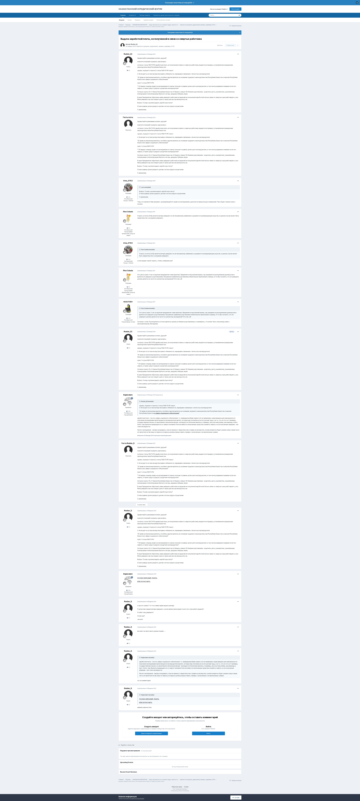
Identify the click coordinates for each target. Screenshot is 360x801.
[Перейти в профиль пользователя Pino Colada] (128, 218)
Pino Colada (128, 212)
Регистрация (235, 9)
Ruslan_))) (134, 44)
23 (129, 527)
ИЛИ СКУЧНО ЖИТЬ (143, 581)
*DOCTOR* (128, 302)
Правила (137, 20)
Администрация (148, 20)
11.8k (129, 411)
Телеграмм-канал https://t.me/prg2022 (178, 2)
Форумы (121, 20)
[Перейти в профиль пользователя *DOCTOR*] (128, 308)
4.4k (129, 318)
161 (129, 228)
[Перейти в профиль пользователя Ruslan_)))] (122, 45)
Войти (208, 733)
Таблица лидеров (144, 15)
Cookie (186, 787)
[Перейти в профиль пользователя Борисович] (128, 401)
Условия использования (136, 798)
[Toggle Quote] (140, 187)
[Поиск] (239, 15)
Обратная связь (177, 787)
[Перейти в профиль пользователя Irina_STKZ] (128, 187)
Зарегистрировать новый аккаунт (151, 733)
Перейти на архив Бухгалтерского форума (166, 15)
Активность (132, 15)
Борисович (128, 395)
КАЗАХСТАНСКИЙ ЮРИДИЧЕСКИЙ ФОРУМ (140, 9)
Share (220, 45)
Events (130, 20)
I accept (236, 797)
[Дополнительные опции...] (238, 54)
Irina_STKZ (128, 181)
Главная (123, 15)
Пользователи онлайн (163, 20)
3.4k (129, 197)
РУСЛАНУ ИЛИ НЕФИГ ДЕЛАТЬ (147, 578)
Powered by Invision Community (180, 790)
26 (129, 70)
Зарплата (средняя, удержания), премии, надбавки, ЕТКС (156, 46)
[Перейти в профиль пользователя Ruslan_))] (128, 517)
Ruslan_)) (128, 511)
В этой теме (231, 15)
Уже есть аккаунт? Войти (218, 9)
